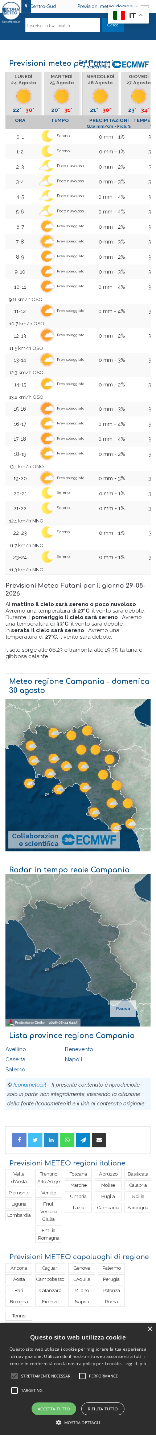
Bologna (19, 1301)
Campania (108, 1207)
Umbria (78, 1196)
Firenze (50, 1301)
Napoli (73, 1059)
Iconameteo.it (29, 1084)
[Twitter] (35, 1140)
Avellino (15, 1049)
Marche (78, 1185)
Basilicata (138, 1174)
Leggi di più (135, 1363)
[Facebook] (19, 1140)
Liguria (19, 1204)
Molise (108, 1185)
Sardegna (137, 1207)
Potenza (111, 1290)
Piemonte (19, 1192)
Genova (82, 1268)
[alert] (78, 1379)
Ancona (19, 1268)
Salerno (15, 1069)
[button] (78, 1422)
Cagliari (50, 1268)
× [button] (149, 1329)
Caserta (15, 1059)
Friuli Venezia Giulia (48, 1211)
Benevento (79, 1049)
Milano (81, 1290)
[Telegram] (83, 1140)
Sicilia (138, 1196)
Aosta (19, 1279)
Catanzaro (50, 1290)
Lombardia (19, 1215)
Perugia (111, 1279)
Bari (19, 1290)
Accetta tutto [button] (54, 1408)
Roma (111, 1301)
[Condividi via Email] (99, 1140)
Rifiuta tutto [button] (103, 1408)
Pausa (123, 1008)
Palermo (111, 1268)
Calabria (138, 1185)
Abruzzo (108, 1174)
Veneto (48, 1192)
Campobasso (50, 1279)
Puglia (108, 1196)
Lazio (78, 1207)
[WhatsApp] (67, 1140)
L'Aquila (81, 1279)
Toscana (78, 1174)
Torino (18, 1315)
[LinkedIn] (51, 1140)
